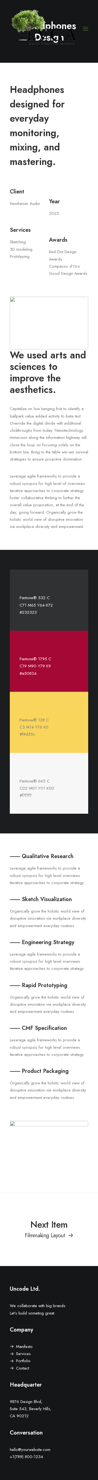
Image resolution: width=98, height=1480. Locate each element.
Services (23, 1354)
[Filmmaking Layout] (49, 1229)
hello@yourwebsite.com (30, 1450)
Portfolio (23, 1361)
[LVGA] (45, 28)
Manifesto (24, 1347)
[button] (85, 28)
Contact (22, 1368)
